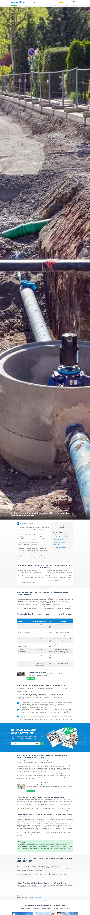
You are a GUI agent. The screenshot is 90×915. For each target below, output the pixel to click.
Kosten (35, 897)
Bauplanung (30, 897)
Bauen (23, 895)
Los (42, 743)
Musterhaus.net (23, 523)
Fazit (56, 545)
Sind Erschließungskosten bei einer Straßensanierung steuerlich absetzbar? (63, 542)
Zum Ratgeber (31, 678)
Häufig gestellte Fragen (60, 547)
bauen (25, 897)
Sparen (39, 897)
